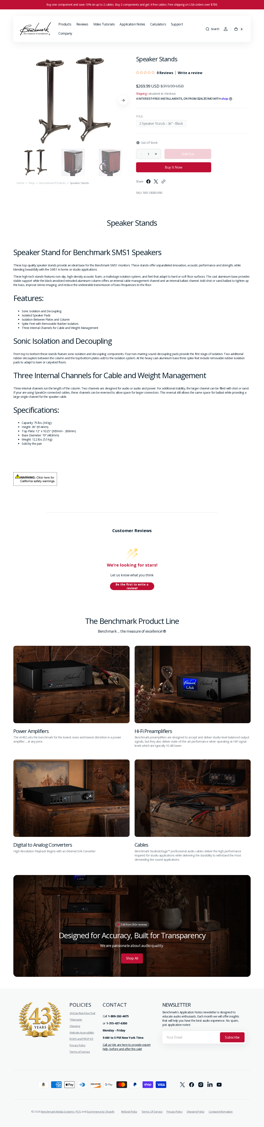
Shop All (132, 958)
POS (78, 1111)
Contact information (221, 1111)
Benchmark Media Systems (57, 1111)
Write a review (190, 73)
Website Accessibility (81, 1032)
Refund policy (129, 1111)
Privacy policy (174, 1111)
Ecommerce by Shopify (100, 1111)
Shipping (141, 94)
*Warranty (75, 1019)
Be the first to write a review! (132, 586)
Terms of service (151, 1111)
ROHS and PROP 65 (81, 1039)
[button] (212, 29)
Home (20, 183)
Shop (31, 183)
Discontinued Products (52, 183)
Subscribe (232, 1037)
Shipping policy (196, 1111)
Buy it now (173, 167)
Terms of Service (79, 1052)
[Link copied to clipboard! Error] (163, 181)
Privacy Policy (77, 1045)
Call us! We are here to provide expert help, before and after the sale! (127, 1047)
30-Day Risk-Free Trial (82, 1013)
